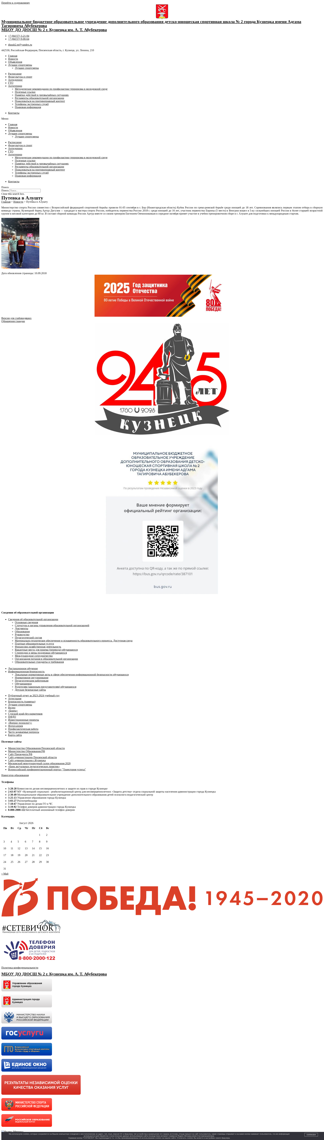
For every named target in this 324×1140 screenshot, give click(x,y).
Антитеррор (15, 85)
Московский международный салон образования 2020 (39, 763)
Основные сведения (26, 622)
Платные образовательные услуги (34, 643)
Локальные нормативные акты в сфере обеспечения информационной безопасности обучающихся (72, 674)
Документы (21, 628)
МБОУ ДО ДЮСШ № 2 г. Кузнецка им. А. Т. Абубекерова (54, 30)
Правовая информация (28, 107)
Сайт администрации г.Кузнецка (27, 760)
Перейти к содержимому (15, 2)
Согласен (311, 1135)
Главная (12, 55)
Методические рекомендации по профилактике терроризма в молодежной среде (61, 88)
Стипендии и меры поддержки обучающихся (41, 652)
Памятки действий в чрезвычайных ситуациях (42, 95)
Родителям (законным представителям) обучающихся (45, 686)
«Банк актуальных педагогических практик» (34, 766)
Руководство (22, 634)
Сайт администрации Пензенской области (32, 757)
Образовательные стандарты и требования (39, 661)
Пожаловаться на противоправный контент (40, 101)
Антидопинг (15, 79)
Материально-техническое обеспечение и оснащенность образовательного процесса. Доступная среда (73, 640)
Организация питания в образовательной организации (46, 658)
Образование (22, 631)
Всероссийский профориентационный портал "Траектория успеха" (47, 769)
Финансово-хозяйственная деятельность (38, 646)
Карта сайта (15, 735)
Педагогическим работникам (31, 680)
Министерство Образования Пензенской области (36, 748)
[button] (162, 118)
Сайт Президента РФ (20, 754)
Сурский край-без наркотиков (25, 713)
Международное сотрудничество (34, 655)
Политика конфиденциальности (19, 967)
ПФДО (12, 716)
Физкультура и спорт (20, 76)
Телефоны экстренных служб (32, 104)
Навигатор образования (15, 775)
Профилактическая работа (23, 729)
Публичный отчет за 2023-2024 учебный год (33, 695)
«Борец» (13, 710)
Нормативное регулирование (31, 677)
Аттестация (14, 698)
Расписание (15, 73)
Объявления (15, 61)
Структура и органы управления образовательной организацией (52, 625)
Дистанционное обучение (23, 668)
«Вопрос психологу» (20, 722)
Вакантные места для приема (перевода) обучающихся (46, 649)
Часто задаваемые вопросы (23, 732)
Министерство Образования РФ (26, 751)
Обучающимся (23, 683)
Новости (13, 58)
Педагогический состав (28, 637)
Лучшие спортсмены (20, 65)
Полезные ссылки (25, 92)
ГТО (10, 82)
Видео (11, 707)
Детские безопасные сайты (30, 689)
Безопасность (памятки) (21, 701)
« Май (4, 873)
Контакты (13, 112)
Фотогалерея (15, 725)
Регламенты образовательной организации (39, 98)
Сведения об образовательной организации (33, 619)
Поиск (5, 190)
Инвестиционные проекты (23, 719)
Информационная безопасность (26, 671)
